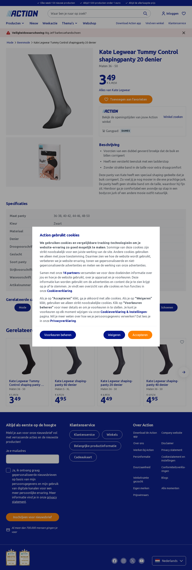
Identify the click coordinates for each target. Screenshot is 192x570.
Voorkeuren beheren (57, 335)
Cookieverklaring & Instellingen (123, 312)
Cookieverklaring (59, 290)
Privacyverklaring (63, 320)
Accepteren (140, 335)
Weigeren (114, 335)
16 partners (71, 272)
